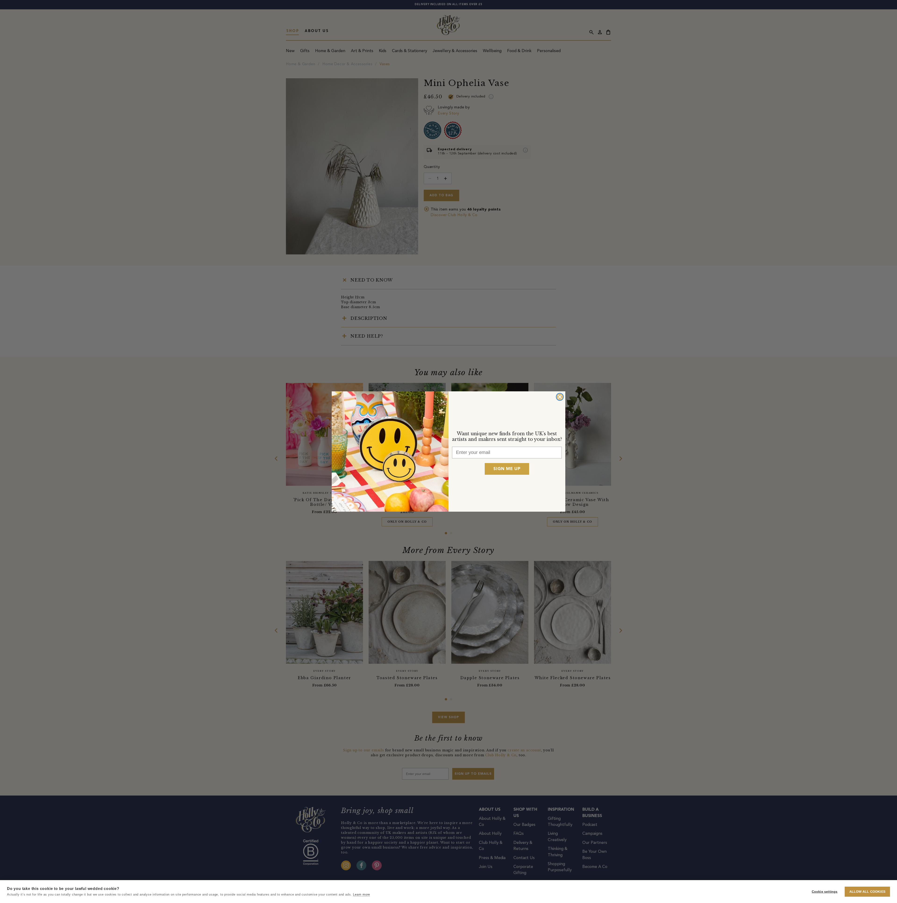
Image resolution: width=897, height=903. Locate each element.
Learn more (361, 894)
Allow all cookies (867, 891)
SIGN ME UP (506, 469)
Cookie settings (825, 891)
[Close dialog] (559, 396)
